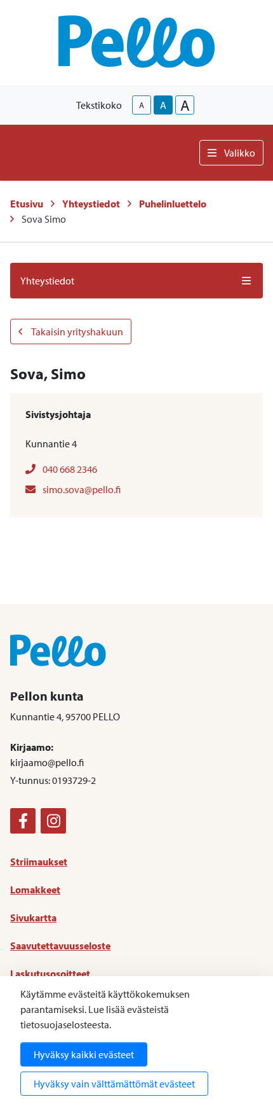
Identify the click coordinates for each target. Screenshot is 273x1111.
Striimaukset (38, 861)
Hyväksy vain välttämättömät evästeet (114, 1083)
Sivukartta (33, 917)
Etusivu (26, 203)
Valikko (239, 152)
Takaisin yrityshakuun (76, 331)
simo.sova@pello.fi (81, 489)
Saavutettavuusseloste (60, 945)
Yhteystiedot (91, 203)
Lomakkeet (35, 889)
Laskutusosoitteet (50, 973)
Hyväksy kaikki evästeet (84, 1054)
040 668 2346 (69, 469)
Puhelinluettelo (172, 203)
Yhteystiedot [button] (47, 280)
